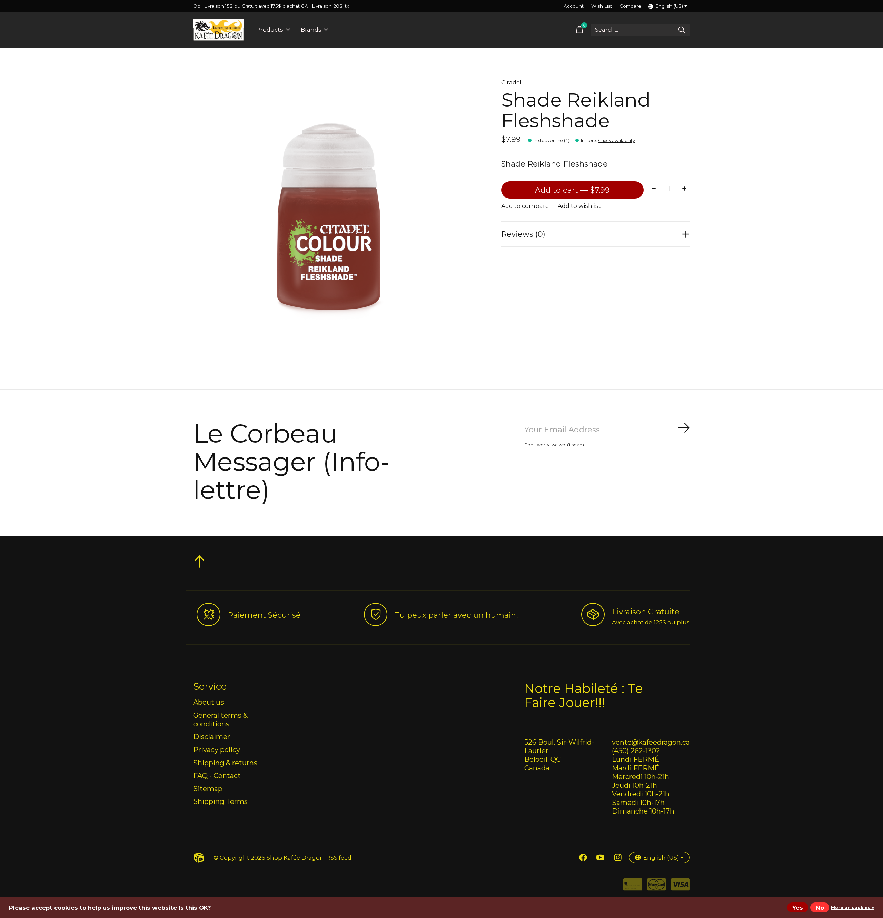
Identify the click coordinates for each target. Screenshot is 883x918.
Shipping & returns (225, 762)
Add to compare (525, 205)
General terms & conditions (220, 719)
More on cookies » (852, 907)
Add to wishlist (579, 205)
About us (208, 702)
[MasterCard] (656, 887)
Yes (797, 907)
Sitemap (207, 788)
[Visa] (680, 887)
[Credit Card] (632, 887)
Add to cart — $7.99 (572, 190)
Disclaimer (211, 736)
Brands (311, 29)
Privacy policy (216, 749)
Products (269, 29)
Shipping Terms (220, 801)
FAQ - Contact (217, 775)
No (820, 907)
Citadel (511, 82)
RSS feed (338, 857)
